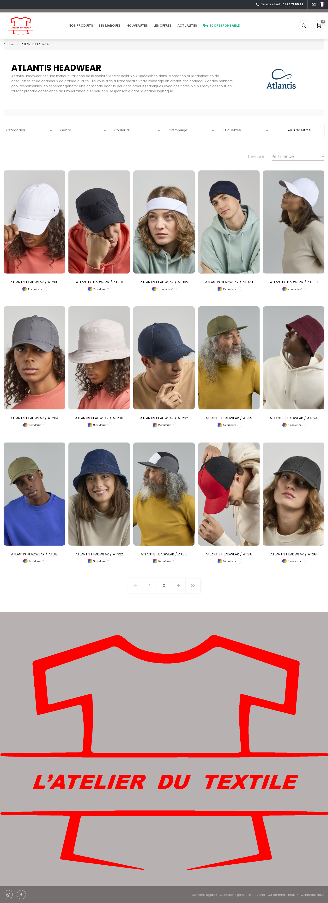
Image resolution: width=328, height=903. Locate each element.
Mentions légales (204, 895)
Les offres (163, 25)
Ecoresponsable (225, 25)
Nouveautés (137, 25)
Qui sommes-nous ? (283, 895)
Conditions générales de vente (242, 895)
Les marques (110, 25)
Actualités (187, 25)
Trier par (255, 156)
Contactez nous (312, 895)
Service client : (282, 4)
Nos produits (81, 25)
